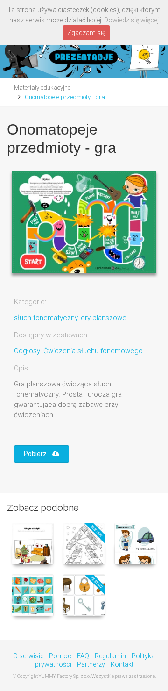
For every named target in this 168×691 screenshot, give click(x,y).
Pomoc (60, 656)
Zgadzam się (86, 32)
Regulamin (110, 656)
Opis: (21, 368)
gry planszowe (103, 317)
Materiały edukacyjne (42, 87)
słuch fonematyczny (45, 317)
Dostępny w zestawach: (51, 335)
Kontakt (122, 664)
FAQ (83, 656)
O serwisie (28, 656)
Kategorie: (30, 302)
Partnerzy (91, 664)
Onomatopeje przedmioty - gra (65, 96)
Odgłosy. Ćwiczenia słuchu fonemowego (78, 351)
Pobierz (38, 453)
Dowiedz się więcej (131, 20)
